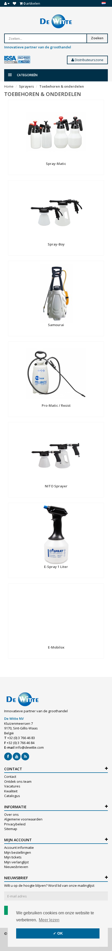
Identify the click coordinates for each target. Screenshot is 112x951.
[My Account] (6, 3)
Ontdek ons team (18, 781)
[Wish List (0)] (14, 3)
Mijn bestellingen (17, 852)
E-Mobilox (56, 647)
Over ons (11, 814)
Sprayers (26, 86)
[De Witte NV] (56, 21)
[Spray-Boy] (56, 212)
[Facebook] (8, 756)
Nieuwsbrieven (16, 866)
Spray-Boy (56, 244)
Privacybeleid (15, 824)
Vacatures (12, 786)
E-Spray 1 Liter (56, 566)
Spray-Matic (56, 163)
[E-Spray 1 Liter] (56, 535)
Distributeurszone (88, 59)
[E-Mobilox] (56, 615)
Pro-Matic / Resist (56, 405)
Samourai (56, 324)
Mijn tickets (13, 857)
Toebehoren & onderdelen (61, 86)
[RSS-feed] (25, 756)
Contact (10, 776)
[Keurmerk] (17, 59)
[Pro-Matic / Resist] (56, 374)
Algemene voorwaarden (23, 819)
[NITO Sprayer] (56, 454)
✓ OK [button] (58, 933)
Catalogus (12, 795)
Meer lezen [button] (49, 920)
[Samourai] (56, 293)
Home (9, 86)
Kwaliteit (10, 791)
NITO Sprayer (56, 486)
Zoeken (97, 38)
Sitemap (10, 828)
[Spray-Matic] (56, 132)
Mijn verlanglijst (16, 862)
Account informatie (19, 847)
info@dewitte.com (29, 747)
